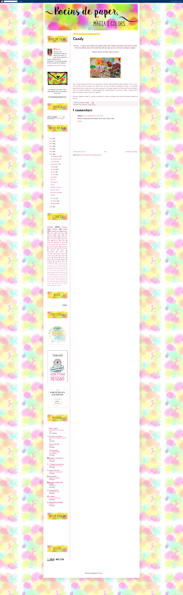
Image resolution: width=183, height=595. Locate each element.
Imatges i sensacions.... (57, 458)
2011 (51, 207)
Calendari (61, 233)
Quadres (60, 278)
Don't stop (52, 459)
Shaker (61, 251)
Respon (79, 121)
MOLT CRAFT (53, 428)
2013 (51, 151)
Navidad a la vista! (54, 492)
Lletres (49, 257)
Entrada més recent (79, 151)
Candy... (53, 195)
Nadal (65, 229)
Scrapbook (58, 261)
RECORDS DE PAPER (56, 502)
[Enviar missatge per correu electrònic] (92, 102)
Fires (48, 276)
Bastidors (49, 272)
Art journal (53, 238)
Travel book (50, 281)
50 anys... (53, 179)
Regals (49, 259)
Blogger (100, 573)
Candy (89, 104)
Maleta (56, 257)
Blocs (54, 272)
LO (66, 235)
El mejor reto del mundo (59, 274)
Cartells (65, 272)
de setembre (55, 164)
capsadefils (53, 476)
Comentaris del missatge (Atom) (92, 155)
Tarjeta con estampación (56, 472)
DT (58, 263)
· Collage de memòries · (57, 464)
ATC (48, 270)
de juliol (53, 169)
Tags (52, 233)
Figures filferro (61, 255)
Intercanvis (50, 242)
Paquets (49, 261)
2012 (51, 154)
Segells (65, 266)
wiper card (56, 285)
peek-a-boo (57, 283)
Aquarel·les (62, 270)
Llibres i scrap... (55, 190)
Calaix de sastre (60, 242)
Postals (64, 227)
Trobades (64, 248)
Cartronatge (50, 251)
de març (53, 198)
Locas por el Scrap (52, 265)
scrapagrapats (54, 490)
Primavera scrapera (57, 266)
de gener (54, 203)
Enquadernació (55, 231)
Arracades (50, 253)
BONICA (51, 504)
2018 (51, 138)
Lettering (54, 276)
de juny (53, 172)
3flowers (53, 250)
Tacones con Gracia (55, 436)
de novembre (55, 159)
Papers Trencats (54, 470)
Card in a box (51, 255)
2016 (51, 143)
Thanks (51, 445)
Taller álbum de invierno (55, 465)
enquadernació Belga (60, 281)
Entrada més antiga (131, 151)
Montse (91, 84)
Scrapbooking (61, 279)
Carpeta (60, 272)
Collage (50, 274)
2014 (51, 149)
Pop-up (56, 240)
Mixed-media (62, 265)
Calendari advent (60, 253)
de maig (53, 174)
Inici (105, 151)
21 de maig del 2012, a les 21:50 (93, 116)
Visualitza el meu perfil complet (56, 65)
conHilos (52, 496)
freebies (49, 283)
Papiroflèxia (53, 237)
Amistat (54, 270)
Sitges (58, 248)
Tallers (59, 235)
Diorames (64, 237)
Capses (56, 246)
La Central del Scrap (54, 498)
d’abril (53, 177)
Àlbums (55, 229)
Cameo (56, 259)
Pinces (48, 266)
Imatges (63, 259)
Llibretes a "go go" (56, 187)
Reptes (65, 231)
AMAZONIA (52, 485)
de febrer (54, 201)
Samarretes (52, 279)
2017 (51, 141)
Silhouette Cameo (53, 268)
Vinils (53, 263)
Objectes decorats (51, 278)
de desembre (55, 156)
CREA (63, 240)
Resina (65, 278)
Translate (61, 118)
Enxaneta (63, 263)
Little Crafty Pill (54, 444)
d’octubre (54, 161)
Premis (59, 244)
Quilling (63, 257)
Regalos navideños (54, 478)
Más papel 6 (54, 182)
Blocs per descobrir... (57, 192)
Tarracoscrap (53, 450)
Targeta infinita (62, 268)
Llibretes (49, 235)
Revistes (51, 248)
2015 (51, 146)
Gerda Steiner (51, 244)
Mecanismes (62, 276)
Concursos (64, 246)
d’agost (53, 167)
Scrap (93, 104)
